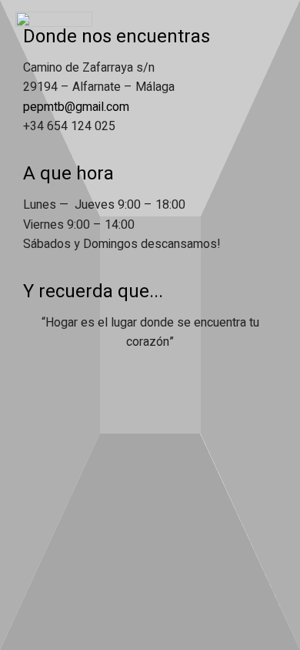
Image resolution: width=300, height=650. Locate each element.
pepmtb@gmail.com (76, 107)
